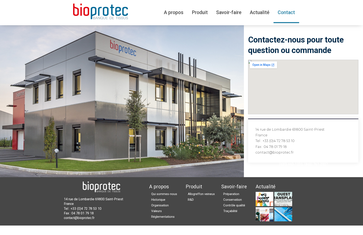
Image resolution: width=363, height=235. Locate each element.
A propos (173, 12)
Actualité (259, 12)
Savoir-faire (228, 12)
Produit (200, 12)
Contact (286, 12)
